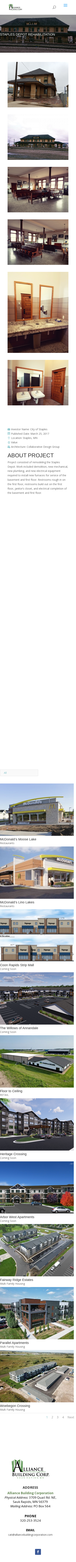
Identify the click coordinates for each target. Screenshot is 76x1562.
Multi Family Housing (12, 1283)
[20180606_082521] (38, 160)
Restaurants (7, 843)
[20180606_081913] (38, 265)
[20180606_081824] (38, 405)
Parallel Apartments (14, 1343)
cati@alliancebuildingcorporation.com (30, 1534)
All (5, 772)
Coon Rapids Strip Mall (17, 965)
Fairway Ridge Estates (16, 1280)
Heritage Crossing (13, 1154)
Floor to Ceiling (11, 1091)
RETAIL (4, 1095)
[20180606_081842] (38, 353)
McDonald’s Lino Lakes (17, 902)
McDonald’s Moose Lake (18, 839)
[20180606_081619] (38, 212)
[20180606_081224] (38, 107)
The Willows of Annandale (19, 1028)
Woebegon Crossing (15, 1406)
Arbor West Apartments (17, 1217)
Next (71, 1417)
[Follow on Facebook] (38, 1552)
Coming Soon (8, 969)
